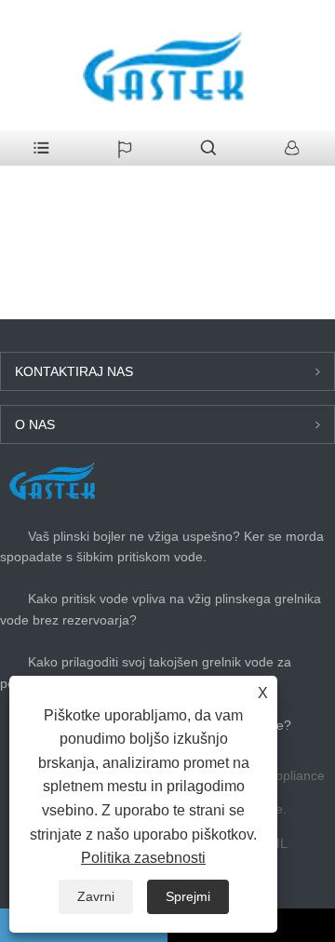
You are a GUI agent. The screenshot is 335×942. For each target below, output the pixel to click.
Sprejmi (188, 896)
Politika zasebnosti (143, 858)
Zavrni (95, 896)
